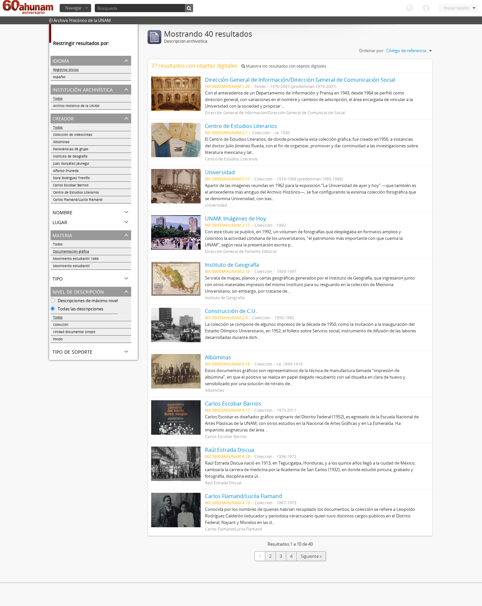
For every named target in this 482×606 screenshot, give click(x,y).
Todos (58, 98)
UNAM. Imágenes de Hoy (235, 218)
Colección (60, 324)
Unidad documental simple (74, 331)
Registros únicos (66, 69)
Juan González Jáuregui (71, 163)
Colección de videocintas (72, 134)
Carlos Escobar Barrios (71, 185)
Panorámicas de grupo (70, 149)
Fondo (58, 339)
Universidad (220, 172)
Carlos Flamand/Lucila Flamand (77, 199)
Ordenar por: (371, 50)
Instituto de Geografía (70, 156)
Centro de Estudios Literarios (76, 192)
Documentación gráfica (71, 251)
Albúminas (61, 141)
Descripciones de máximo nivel (87, 300)
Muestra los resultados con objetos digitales (285, 66)
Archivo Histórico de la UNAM (76, 105)
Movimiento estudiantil (71, 265)
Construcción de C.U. (231, 311)
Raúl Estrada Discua (229, 449)
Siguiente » (311, 556)
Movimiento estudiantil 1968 (76, 258)
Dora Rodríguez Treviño (71, 178)
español (59, 76)
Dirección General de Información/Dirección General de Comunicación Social (300, 79)
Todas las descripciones (80, 309)
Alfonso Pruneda (67, 170)
